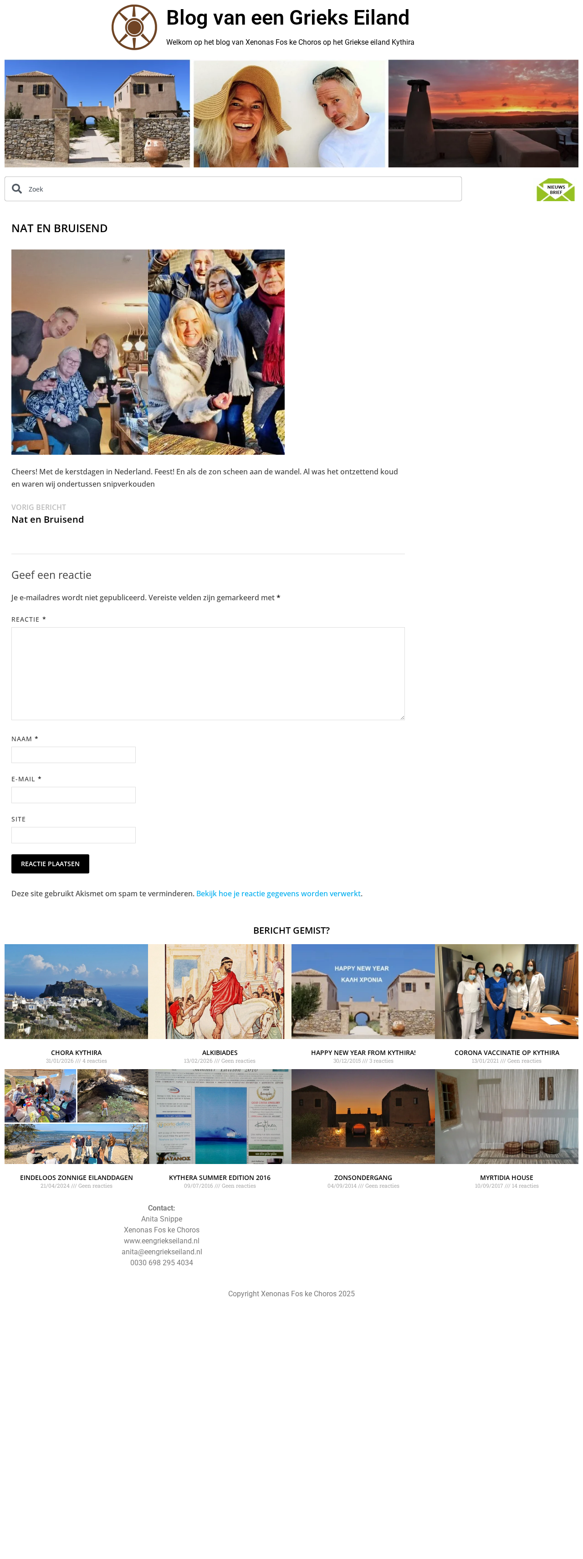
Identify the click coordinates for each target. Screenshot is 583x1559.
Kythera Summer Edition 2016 (220, 1177)
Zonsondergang (363, 1177)
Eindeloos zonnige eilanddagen (76, 1177)
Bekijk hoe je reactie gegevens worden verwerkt (278, 894)
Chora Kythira (76, 1052)
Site (18, 819)
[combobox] (233, 189)
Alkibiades (220, 1052)
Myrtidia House (506, 1177)
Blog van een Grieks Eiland (287, 17)
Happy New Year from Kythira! (363, 1052)
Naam (25, 738)
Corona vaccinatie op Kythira (507, 1052)
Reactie (28, 619)
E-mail (26, 778)
